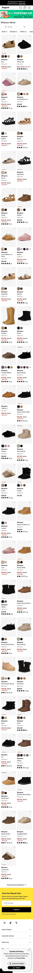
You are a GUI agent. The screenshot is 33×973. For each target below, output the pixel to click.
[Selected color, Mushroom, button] (18, 94)
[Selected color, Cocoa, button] (18, 717)
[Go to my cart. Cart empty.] (25, 7)
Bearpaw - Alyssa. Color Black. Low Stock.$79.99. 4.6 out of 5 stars (8, 597)
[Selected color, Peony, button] (18, 249)
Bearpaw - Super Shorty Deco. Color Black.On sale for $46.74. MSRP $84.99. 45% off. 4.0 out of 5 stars (8, 635)
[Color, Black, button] (5, 249)
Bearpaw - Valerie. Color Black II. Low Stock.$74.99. (24, 481)
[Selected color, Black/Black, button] (18, 56)
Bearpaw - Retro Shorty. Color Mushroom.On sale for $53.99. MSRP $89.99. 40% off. (24, 635)
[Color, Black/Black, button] (24, 249)
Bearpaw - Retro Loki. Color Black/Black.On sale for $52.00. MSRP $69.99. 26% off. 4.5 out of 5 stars (24, 52)
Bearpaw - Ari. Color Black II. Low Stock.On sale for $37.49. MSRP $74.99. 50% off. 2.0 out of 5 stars (8, 751)
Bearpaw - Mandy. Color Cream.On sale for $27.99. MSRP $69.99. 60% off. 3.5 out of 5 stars (24, 285)
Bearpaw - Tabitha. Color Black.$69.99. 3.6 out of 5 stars (8, 442)
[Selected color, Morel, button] (2, 367)
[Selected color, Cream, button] (18, 288)
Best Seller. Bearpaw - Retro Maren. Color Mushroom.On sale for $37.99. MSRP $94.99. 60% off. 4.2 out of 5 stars (24, 442)
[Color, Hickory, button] (21, 678)
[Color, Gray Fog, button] (21, 485)
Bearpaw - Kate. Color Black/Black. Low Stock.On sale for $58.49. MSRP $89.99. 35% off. (8, 713)
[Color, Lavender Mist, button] (5, 445)
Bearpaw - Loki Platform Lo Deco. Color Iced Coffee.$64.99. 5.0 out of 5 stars (8, 246)
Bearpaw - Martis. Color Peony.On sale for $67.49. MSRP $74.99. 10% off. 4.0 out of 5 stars (24, 246)
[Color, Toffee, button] (5, 172)
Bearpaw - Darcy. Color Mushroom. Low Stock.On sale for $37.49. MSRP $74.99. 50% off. (8, 168)
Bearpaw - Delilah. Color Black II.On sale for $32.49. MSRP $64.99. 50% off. (8, 130)
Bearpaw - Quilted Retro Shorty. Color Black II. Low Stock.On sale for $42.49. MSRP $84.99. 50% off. (24, 789)
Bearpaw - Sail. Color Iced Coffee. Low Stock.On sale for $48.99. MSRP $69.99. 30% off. (8, 52)
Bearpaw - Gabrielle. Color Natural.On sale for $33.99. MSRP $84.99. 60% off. (8, 285)
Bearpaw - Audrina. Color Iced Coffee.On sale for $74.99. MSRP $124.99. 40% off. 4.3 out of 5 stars (8, 324)
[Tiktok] (10, 923)
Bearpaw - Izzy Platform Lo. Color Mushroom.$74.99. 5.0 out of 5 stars (24, 90)
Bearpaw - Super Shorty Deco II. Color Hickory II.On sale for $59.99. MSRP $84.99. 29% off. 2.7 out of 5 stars (24, 597)
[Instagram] (5, 923)
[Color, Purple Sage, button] (27, 249)
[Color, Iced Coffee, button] (27, 94)
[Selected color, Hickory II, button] (18, 209)
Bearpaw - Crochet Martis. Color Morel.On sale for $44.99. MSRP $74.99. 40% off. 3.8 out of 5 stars (8, 364)
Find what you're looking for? (15, 885)
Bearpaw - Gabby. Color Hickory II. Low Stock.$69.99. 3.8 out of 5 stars (24, 206)
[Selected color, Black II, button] (2, 133)
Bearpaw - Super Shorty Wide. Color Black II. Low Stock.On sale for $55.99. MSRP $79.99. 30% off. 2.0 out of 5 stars (24, 403)
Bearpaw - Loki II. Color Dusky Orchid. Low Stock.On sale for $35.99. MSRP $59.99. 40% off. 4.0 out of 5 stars (8, 90)
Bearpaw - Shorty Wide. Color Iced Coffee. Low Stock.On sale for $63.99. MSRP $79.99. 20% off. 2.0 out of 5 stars (24, 559)
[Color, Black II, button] (5, 56)
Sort (25, 27)
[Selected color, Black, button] (18, 367)
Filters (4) (10, 27)
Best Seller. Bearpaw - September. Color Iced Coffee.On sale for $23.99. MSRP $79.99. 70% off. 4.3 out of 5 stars (8, 789)
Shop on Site (18, 16)
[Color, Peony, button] (24, 94)
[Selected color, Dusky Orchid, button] (2, 94)
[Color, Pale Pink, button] (21, 209)
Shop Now (22, 4)
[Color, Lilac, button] (21, 249)
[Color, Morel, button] (21, 328)
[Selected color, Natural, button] (2, 288)
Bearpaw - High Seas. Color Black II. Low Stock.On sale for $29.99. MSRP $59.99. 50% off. (24, 168)
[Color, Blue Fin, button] (5, 367)
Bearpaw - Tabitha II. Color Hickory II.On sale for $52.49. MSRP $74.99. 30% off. (8, 403)
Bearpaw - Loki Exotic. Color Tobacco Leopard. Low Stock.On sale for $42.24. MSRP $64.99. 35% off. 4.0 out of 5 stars (8, 863)
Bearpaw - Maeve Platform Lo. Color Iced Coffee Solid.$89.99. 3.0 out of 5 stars (24, 519)
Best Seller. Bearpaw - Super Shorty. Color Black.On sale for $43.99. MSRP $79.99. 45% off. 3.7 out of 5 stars (24, 364)
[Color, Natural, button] (5, 133)
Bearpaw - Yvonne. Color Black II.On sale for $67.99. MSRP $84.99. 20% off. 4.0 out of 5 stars (8, 519)
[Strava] (16, 923)
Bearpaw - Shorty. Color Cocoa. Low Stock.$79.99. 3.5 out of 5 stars (24, 751)
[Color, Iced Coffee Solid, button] (21, 56)
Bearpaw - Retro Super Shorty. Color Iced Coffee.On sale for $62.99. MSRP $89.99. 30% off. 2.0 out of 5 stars (8, 675)
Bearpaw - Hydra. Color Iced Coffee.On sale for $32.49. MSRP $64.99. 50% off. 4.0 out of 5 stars (8, 206)
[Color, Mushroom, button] (8, 56)
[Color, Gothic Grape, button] (24, 367)
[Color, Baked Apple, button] (5, 94)
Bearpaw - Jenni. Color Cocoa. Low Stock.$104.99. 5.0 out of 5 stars (24, 713)
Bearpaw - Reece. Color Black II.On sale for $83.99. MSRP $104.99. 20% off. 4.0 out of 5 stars (24, 324)
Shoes (3, 31)
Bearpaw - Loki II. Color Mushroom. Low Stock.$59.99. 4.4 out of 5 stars (8, 481)
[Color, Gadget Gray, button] (5, 601)
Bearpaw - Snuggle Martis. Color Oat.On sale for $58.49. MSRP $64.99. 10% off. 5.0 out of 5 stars (24, 827)
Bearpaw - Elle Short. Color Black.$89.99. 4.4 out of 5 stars (24, 675)
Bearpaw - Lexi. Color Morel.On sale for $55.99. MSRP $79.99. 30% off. (8, 559)
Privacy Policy (20, 958)
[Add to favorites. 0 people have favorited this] (14, 36)
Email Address (8, 903)
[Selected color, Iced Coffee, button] (2, 56)
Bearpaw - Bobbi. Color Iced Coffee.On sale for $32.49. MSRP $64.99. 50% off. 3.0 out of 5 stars (24, 130)
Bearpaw (12, 31)
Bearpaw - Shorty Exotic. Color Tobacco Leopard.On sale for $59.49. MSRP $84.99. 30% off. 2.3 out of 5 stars (8, 827)
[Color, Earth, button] (24, 485)
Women (22, 31)
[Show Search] (20, 7)
